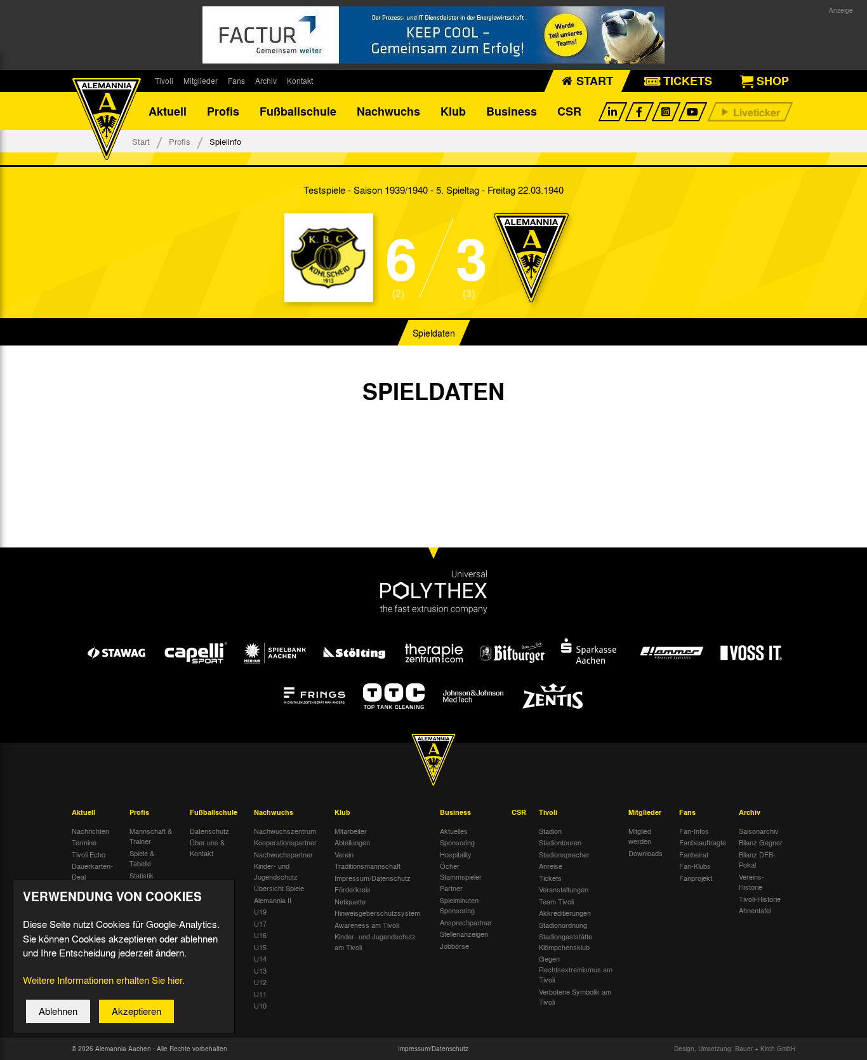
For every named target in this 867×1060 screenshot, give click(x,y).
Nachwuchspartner (283, 854)
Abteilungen (352, 842)
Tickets (550, 878)
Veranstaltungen (563, 889)
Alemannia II (272, 900)
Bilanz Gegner (761, 842)
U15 (260, 947)
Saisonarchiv (759, 831)
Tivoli (164, 80)
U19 (260, 911)
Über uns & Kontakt (207, 847)
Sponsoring (457, 842)
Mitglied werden (639, 836)
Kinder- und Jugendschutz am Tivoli (375, 941)
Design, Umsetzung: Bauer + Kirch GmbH (734, 1048)
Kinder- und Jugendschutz (276, 871)
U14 (260, 958)
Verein (344, 854)
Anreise (550, 866)
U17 (260, 923)
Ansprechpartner (466, 922)
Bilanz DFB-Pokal (757, 859)
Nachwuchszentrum (285, 831)
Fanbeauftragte (702, 842)
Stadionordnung (563, 925)
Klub (453, 111)
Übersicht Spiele (279, 888)
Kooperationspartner (285, 842)
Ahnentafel (755, 910)
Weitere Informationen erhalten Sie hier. (104, 980)
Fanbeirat (693, 854)
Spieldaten (434, 332)
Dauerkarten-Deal (92, 871)
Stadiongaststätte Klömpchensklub (565, 941)
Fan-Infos (694, 831)
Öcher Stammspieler (461, 871)
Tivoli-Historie (760, 899)
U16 (260, 935)
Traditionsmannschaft (367, 866)
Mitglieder (200, 80)
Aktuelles (454, 831)
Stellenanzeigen (464, 934)
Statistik (141, 875)
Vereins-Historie (751, 881)
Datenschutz (209, 831)
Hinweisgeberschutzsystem (377, 913)
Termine (84, 842)
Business (511, 111)
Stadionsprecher (564, 854)
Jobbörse (454, 946)
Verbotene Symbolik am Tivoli (575, 996)
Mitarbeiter (350, 831)
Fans (236, 80)
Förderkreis (352, 889)
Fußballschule (298, 111)
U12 (260, 982)
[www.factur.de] (433, 35)
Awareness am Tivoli (366, 925)
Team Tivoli (556, 901)
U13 (260, 970)
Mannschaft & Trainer (150, 836)
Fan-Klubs (695, 866)
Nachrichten (90, 831)
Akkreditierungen (565, 913)
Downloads (645, 853)
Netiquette (350, 901)
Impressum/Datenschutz (372, 878)
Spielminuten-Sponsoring (460, 905)
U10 (260, 1005)
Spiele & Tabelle (141, 858)
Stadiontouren (560, 842)
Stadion (550, 831)
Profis (223, 111)
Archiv (266, 80)
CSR (569, 111)
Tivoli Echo (88, 854)
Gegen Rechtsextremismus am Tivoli (575, 968)
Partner (451, 888)
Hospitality (456, 854)
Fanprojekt (695, 878)
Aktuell (168, 111)
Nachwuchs (388, 111)
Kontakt (300, 80)
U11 (260, 994)
